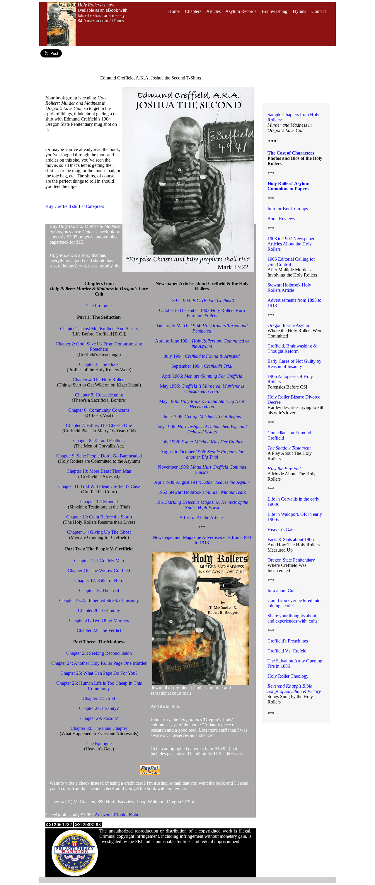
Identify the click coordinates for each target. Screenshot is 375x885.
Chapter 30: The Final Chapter (99, 728)
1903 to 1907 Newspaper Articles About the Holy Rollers (290, 244)
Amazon (103, 814)
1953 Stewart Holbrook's (202, 492)
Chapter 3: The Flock (99, 364)
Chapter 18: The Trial (99, 590)
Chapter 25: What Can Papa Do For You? (98, 673)
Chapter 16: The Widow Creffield (99, 570)
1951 (202, 505)
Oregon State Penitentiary (291, 559)
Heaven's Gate (280, 529)
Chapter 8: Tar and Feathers (99, 440)
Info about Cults (282, 590)
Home (174, 11)
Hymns (299, 11)
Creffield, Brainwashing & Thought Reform (292, 348)
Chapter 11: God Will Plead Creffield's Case (99, 486)
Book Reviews (281, 218)
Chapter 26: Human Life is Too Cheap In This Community (99, 686)
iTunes (118, 20)
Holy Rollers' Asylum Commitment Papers (288, 186)
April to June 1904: (202, 343)
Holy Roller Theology (287, 676)
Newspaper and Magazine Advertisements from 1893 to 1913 (202, 540)
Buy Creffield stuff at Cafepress (74, 206)
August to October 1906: (202, 454)
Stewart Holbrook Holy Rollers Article (289, 287)
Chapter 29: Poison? (99, 718)
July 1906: (202, 429)
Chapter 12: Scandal (99, 501)
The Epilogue (99, 743)
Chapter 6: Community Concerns (98, 410)
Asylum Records (240, 11)
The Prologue (99, 305)
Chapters (193, 11)
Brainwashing (274, 11)
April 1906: (202, 376)
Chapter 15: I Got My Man (99, 560)
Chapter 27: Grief (99, 698)
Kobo (134, 814)
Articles (213, 11)
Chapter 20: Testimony (99, 610)
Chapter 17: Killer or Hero (98, 580)
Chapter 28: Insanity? (99, 708)
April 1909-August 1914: (202, 482)
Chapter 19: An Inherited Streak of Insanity (99, 600)
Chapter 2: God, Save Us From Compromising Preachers (99, 346)
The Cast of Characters (290, 152)
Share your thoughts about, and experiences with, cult (292, 618)
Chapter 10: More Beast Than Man (99, 471)
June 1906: (202, 416)
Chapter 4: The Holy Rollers (99, 379)
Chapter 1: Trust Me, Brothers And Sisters (99, 328)
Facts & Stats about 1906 (290, 539)
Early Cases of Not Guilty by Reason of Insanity (294, 364)
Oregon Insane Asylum (288, 325)
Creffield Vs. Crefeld (286, 650)
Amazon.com (95, 20)
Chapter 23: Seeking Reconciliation (99, 653)
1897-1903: (202, 300)
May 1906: (202, 389)
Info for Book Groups (287, 208)
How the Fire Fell (284, 468)
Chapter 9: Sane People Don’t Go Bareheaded (99, 455)
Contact (318, 11)
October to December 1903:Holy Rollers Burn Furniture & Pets (202, 313)
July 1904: (202, 356)
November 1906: (202, 469)
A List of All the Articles (201, 517)
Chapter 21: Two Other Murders (99, 620)
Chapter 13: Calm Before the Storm (99, 516)
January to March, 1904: (202, 328)
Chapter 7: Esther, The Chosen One (99, 425)
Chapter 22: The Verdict (99, 630)
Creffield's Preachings (287, 640)
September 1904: (201, 366)
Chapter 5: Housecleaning (99, 394)
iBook (120, 814)
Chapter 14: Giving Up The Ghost (99, 532)
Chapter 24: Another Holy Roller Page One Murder (98, 663)
